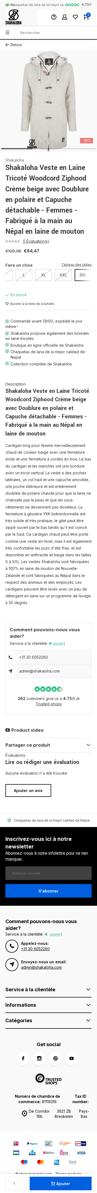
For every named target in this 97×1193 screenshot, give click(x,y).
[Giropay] (81, 1144)
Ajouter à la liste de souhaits (32, 304)
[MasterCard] (40, 1163)
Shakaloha (14, 160)
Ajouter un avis (28, 790)
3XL (82, 275)
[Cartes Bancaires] (16, 1153)
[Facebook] (23, 1058)
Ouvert (59, 643)
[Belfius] (48, 1153)
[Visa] (81, 1153)
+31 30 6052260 (33, 657)
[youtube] (71, 1058)
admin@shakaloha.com (39, 671)
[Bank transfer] (72, 1163)
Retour (16, 44)
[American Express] (56, 1163)
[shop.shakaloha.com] (18, 18)
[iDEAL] (16, 1144)
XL (43, 275)
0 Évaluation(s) (36, 241)
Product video (27, 730)
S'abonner (48, 891)
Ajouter (63, 1183)
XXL (63, 275)
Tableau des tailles (76, 265)
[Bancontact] (48, 1144)
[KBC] (32, 1153)
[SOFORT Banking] (64, 1144)
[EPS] (64, 1153)
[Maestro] (24, 1163)
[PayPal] (32, 1144)
